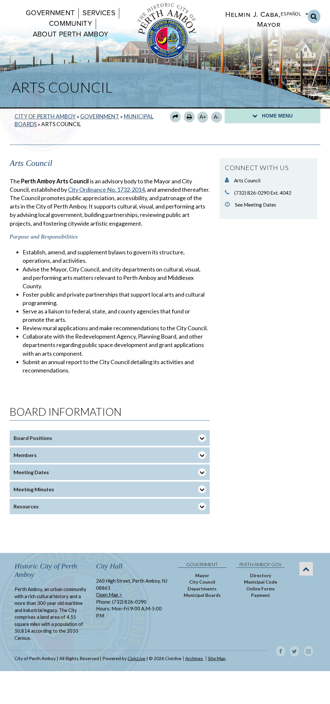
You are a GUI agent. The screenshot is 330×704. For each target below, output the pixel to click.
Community (70, 23)
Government (50, 13)
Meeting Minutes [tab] (34, 489)
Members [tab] (25, 455)
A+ (202, 117)
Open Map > (109, 594)
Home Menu (277, 115)
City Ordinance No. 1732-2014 (106, 189)
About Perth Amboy (70, 34)
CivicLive (136, 658)
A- (216, 117)
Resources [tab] (26, 506)
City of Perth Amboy (45, 116)
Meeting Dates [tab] (31, 472)
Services (98, 13)
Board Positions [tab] (33, 438)
